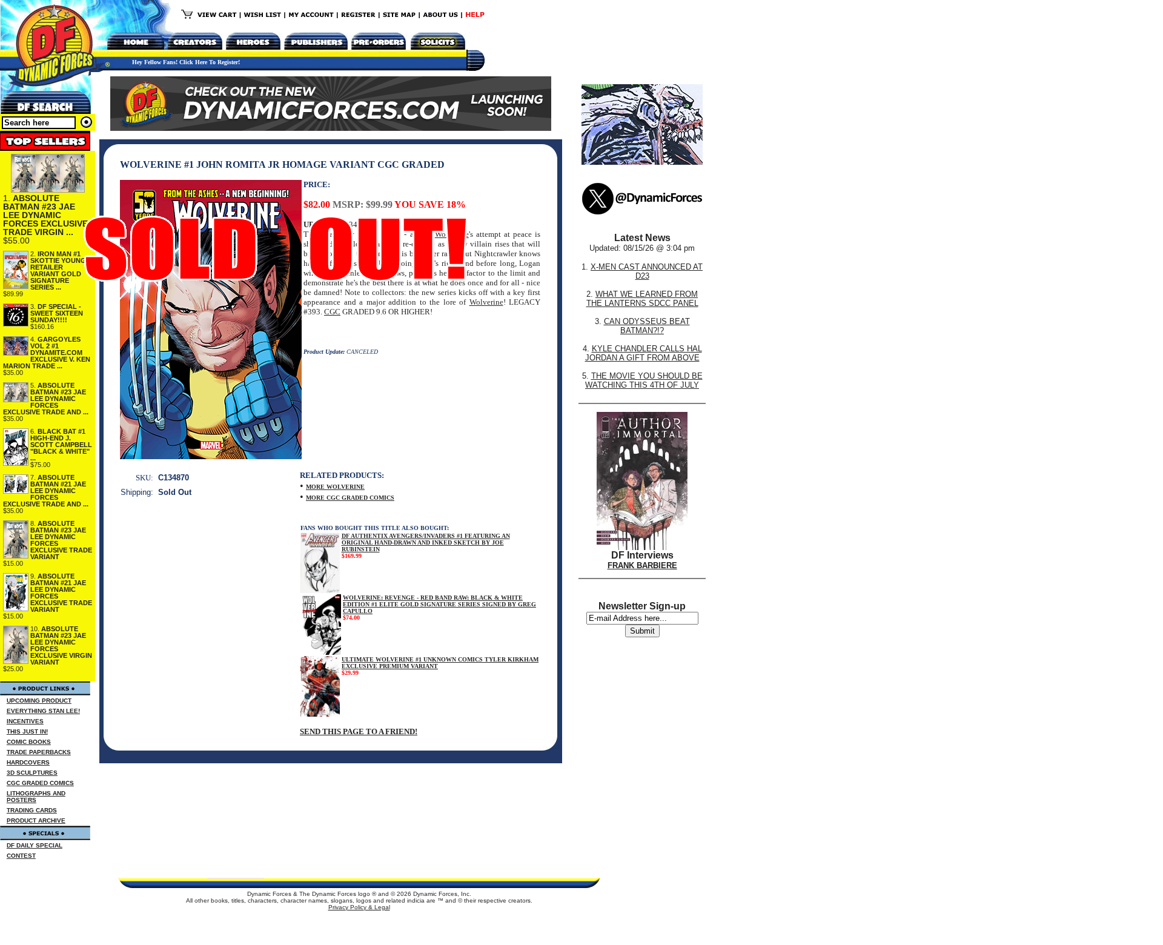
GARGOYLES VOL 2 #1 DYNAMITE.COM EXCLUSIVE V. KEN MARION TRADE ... (46, 353)
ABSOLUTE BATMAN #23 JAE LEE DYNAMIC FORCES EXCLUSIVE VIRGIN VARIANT (61, 645)
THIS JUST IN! (27, 731)
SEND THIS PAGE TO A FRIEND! (358, 731)
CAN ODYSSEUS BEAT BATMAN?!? (647, 326)
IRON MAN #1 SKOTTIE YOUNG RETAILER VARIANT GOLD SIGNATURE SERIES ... (58, 270)
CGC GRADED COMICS (40, 783)
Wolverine (486, 302)
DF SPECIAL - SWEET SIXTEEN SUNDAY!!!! (56, 313)
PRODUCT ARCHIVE (36, 820)
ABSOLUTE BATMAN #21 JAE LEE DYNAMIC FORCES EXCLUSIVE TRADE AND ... (45, 491)
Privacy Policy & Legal (359, 907)
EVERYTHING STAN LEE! (43, 711)
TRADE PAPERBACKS (39, 752)
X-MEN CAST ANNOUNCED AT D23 (647, 271)
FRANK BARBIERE (642, 565)
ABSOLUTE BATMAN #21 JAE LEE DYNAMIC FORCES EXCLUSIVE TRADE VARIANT (61, 592)
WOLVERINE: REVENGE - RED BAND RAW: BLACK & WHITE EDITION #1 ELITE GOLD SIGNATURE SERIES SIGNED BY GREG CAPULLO (439, 604)
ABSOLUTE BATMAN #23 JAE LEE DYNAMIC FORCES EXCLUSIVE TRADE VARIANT (61, 540)
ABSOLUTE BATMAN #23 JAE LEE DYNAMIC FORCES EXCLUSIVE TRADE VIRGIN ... (45, 215)
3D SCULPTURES (32, 772)
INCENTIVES (25, 721)
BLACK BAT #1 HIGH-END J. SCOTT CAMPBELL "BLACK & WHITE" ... (61, 445)
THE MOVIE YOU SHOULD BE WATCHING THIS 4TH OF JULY (644, 380)
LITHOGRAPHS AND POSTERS (36, 796)
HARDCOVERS (28, 762)
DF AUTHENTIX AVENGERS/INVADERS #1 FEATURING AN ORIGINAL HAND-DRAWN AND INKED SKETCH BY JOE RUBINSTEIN (426, 542)
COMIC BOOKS (29, 741)
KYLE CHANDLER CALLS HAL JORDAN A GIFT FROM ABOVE (643, 353)
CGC (332, 311)
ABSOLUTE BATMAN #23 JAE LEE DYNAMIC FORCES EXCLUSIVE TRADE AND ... (45, 399)
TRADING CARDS (32, 810)
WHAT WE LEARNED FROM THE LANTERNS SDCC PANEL (642, 299)
